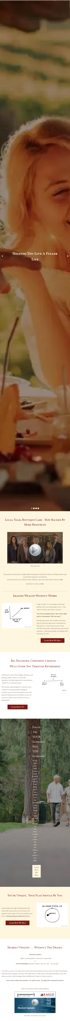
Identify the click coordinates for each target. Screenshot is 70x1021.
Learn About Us (17, 707)
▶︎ (68, 256)
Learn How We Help (52, 640)
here (61, 580)
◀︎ (3, 256)
